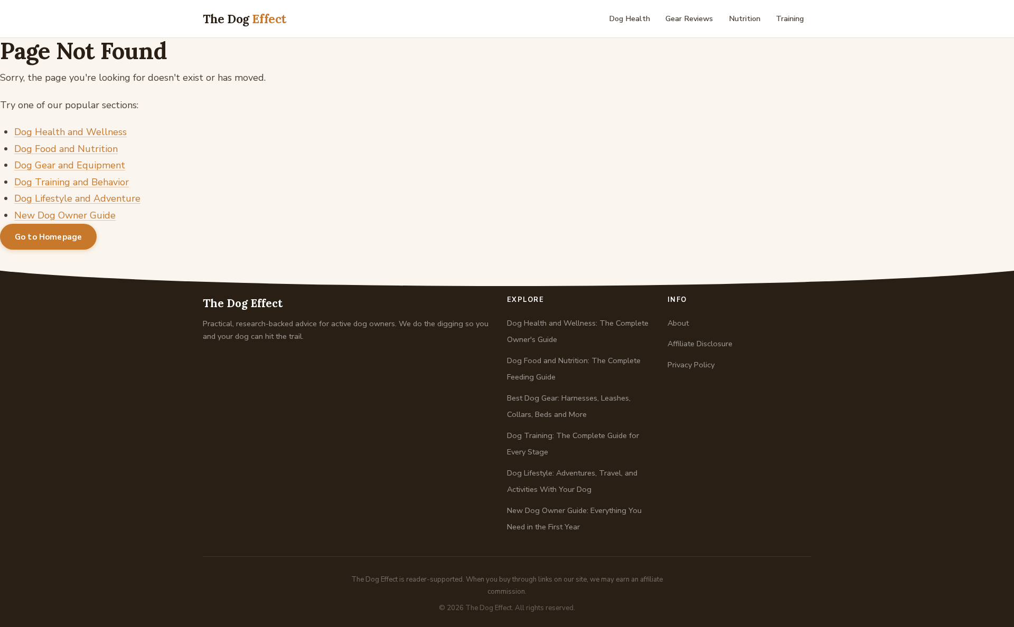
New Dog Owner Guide (65, 215)
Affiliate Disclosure (700, 343)
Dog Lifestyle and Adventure (77, 198)
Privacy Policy (691, 364)
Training (790, 18)
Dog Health (629, 18)
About (678, 323)
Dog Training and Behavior (71, 182)
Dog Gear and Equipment (69, 165)
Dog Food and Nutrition (66, 148)
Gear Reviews (689, 18)
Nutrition (744, 18)
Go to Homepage (48, 237)
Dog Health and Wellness (70, 132)
